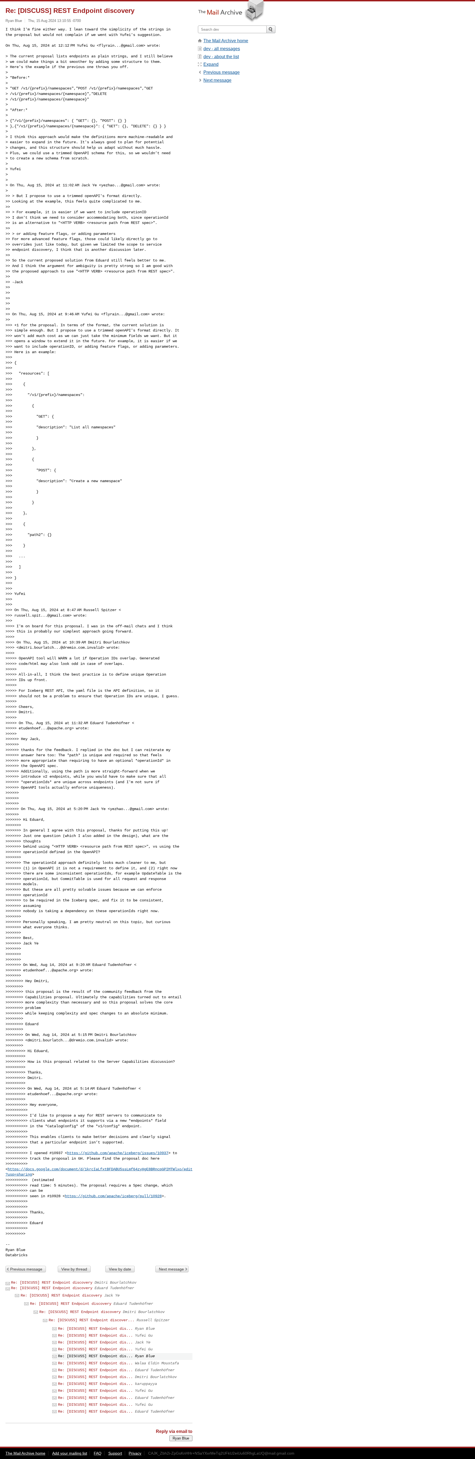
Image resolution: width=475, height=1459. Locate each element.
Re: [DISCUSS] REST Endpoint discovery (51, 1282)
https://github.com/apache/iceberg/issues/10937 (117, 1153)
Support (115, 1453)
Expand (211, 64)
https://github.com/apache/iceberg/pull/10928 (113, 1196)
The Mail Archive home (225, 40)
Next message (171, 1269)
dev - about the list (221, 56)
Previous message (26, 1269)
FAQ (97, 1453)
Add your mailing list (69, 1453)
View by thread (74, 1269)
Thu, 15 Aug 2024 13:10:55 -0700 (54, 21)
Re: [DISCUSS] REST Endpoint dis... (95, 1328)
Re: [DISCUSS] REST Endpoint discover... (91, 1320)
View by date (120, 1269)
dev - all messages (221, 48)
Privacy (135, 1453)
